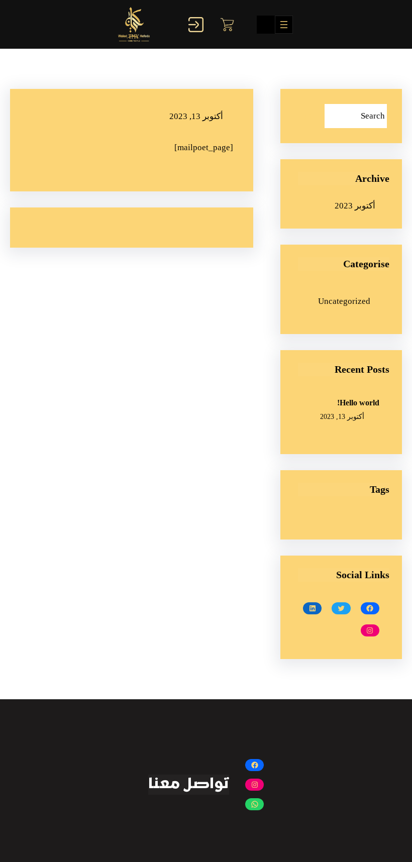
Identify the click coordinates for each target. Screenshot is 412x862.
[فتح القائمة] (284, 25)
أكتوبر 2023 (355, 205)
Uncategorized (344, 301)
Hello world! (358, 402)
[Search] (307, 116)
